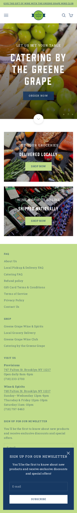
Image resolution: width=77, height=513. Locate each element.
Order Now (38, 95)
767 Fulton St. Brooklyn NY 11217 (27, 370)
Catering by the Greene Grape (24, 346)
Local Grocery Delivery (20, 333)
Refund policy (13, 281)
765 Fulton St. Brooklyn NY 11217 (27, 391)
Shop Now (38, 166)
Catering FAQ (13, 274)
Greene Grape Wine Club (21, 339)
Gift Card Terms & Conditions (24, 287)
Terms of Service (16, 294)
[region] (38, 71)
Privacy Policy (14, 300)
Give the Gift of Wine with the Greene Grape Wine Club (38, 3)
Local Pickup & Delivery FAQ (23, 267)
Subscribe (38, 499)
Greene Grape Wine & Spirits (23, 326)
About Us (10, 261)
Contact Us (11, 307)
